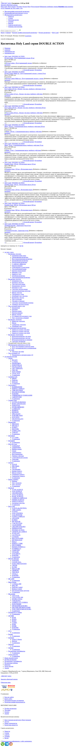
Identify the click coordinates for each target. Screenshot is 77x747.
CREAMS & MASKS (18, 526)
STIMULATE (16, 430)
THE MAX (15, 572)
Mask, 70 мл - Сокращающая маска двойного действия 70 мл (24, 145)
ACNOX (15, 511)
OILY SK (15, 370)
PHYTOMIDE (16, 545)
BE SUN (14, 360)
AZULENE (15, 518)
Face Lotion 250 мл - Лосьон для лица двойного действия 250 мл (25, 107)
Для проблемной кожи (19, 269)
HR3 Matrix (15, 466)
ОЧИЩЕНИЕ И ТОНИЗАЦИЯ (22, 395)
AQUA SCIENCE (17, 494)
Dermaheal (11, 435)
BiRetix (14, 378)
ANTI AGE (15, 595)
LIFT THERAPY (17, 368)
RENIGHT (15, 412)
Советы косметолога (14, 25)
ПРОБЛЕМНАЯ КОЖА (20, 606)
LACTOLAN (16, 535)
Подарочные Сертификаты (13, 661)
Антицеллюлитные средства (21, 291)
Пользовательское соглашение (14, 700)
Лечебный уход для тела (20, 296)
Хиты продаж (9, 666)
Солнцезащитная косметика (17, 328)
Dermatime (11, 441)
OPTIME (11, 616)
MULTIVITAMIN (17, 538)
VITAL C (15, 574)
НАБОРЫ (15, 393)
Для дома (11, 350)
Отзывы (10, 21)
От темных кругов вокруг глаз (22, 316)
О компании (16, 375)
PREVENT (15, 424)
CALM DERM (16, 525)
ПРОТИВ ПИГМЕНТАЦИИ (21, 607)
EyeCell (14, 464)
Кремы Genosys (17, 471)
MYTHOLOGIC (17, 540)
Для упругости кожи (18, 284)
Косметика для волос (15, 319)
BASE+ (14, 619)
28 (20, 246)
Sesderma (11, 638)
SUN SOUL (16, 417)
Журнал (13, 15)
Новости (11, 16)
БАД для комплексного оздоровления (24, 348)
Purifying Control (17, 587)
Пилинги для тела (18, 282)
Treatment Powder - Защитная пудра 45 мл (18, 225)
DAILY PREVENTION (19, 563)
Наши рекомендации (11, 658)
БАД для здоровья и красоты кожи (23, 346)
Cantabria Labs (12, 377)
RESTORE (15, 429)
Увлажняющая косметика (20, 260)
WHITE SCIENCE (18, 501)
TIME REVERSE (17, 390)
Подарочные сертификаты (16, 651)
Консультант (12, 6)
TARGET (15, 432)
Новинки (7, 48)
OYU (10, 631)
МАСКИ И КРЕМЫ (18, 392)
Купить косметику (44, 32)
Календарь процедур (11, 725)
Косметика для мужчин (15, 334)
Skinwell (11, 644)
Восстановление (17, 454)
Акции (7, 668)
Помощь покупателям (15, 26)
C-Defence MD (16, 584)
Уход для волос (17, 483)
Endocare (15, 380)
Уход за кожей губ (14, 353)
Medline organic (17, 449)
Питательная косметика (19, 262)
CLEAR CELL (16, 562)
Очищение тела (17, 281)
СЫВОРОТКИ (17, 397)
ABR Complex (16, 510)
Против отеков (17, 311)
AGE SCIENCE (17, 491)
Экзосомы (15, 459)
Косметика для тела (14, 279)
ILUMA (14, 567)
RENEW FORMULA (18, 547)
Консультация (26, 720)
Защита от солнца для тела (20, 331)
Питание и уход (17, 287)
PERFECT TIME (17, 543)
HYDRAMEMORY (18, 407)
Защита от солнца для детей (21, 333)
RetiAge (14, 641)
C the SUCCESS (17, 523)
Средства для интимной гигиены (22, 302)
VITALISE (15, 552)
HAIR (14, 624)
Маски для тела (17, 292)
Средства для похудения (20, 289)
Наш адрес (4, 6)
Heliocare (15, 382)
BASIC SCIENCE (17, 496)
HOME (14, 626)
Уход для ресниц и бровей (20, 318)
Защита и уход (16, 274)
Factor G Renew (17, 639)
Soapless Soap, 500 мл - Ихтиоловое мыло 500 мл (20, 205)
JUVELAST (16, 533)
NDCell (14, 467)
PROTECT (15, 425)
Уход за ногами (17, 299)
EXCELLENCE (17, 366)
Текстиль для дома (18, 351)
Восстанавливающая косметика (22, 259)
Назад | (3, 32)
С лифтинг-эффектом (19, 264)
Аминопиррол (16, 452)
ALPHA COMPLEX (18, 516)
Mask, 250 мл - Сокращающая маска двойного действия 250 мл (25, 126)
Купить (29, 70)
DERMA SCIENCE (18, 499)
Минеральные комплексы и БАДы (19, 345)
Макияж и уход (17, 272)
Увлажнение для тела (19, 286)
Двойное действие (18, 456)
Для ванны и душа (18, 294)
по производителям (11, 356)
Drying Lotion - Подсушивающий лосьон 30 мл (19, 58)
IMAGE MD (16, 568)
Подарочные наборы (11, 663)
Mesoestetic (11, 594)
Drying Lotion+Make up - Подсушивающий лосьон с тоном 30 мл (25, 73)
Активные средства (18, 503)
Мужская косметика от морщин (22, 340)
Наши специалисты (11, 723)
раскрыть (7, 65)
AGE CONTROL (17, 513)
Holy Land (55, 32)
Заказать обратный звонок (9, 5)
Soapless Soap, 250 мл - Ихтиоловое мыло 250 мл (20, 184)
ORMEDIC (15, 570)
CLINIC (14, 622)
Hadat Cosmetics (13, 479)
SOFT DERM (16, 372)
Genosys (10, 462)
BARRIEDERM (17, 387)
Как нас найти (9, 697)
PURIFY (14, 427)
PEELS (14, 542)
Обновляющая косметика (20, 257)
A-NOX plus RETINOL (19, 508)
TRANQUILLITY (17, 419)
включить (28, 36)
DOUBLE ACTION (18, 530)
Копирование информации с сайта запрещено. (17, 741)
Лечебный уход (17, 326)
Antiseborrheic (16, 447)
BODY (14, 621)
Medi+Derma (12, 582)
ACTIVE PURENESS (19, 402)
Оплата (25, 6)
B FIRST (15, 520)
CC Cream (15, 437)
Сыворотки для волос (19, 324)
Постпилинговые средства (20, 590)
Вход (29, 6)
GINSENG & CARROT (19, 531)
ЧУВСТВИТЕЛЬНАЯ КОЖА (21, 609)
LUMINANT (16, 409)
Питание (15, 309)
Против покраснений (19, 271)
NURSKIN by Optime (15, 612)
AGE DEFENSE (17, 515)
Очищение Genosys (18, 474)
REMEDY (15, 410)
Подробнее (38, 70)
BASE (14, 617)
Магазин (17, 11)
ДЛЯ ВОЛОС (16, 600)
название (7, 50)
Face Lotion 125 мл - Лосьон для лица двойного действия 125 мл (25, 89)
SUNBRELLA (16, 548)
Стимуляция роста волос (20, 457)
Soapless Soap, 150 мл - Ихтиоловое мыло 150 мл (20, 164)
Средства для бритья (18, 341)
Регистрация (35, 6)
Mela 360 (15, 585)
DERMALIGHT (17, 528)
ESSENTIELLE (17, 365)
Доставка (19, 6)
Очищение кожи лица (19, 255)
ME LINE (11, 579)
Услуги (7, 721)
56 (22, 246)
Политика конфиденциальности (15, 702)
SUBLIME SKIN (17, 415)
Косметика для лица (14, 254)
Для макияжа (16, 469)
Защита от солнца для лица (20, 329)
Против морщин (17, 265)
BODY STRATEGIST (19, 404)
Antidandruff (16, 446)
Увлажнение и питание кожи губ (22, 355)
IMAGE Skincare (13, 558)
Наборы (14, 481)
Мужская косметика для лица (21, 336)
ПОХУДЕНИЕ (16, 604)
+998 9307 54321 (6, 3)
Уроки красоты (13, 654)
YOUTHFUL (16, 553)
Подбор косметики (11, 659)
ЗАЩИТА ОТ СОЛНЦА (20, 602)
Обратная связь (6, 682)
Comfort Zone (12, 400)
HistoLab (11, 488)
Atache (10, 358)
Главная (8, 32)
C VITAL (15, 361)
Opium (14, 451)
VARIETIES (16, 550)
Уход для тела (16, 484)
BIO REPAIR (16, 521)
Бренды (10, 23)
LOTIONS (15, 536)
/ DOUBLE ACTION (18, 56)
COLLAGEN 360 (17, 597)
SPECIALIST (16, 414)
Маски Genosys (17, 473)
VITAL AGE (16, 373)
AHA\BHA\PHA (17, 493)
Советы (7, 734)
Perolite (10, 634)
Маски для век (16, 314)
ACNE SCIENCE (17, 489)
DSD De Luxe (12, 444)
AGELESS (15, 560)
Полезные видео (13, 20)
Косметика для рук (18, 297)
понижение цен (10, 53)
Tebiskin (10, 648)
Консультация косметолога (13, 720)
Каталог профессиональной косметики (24, 32)
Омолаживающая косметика (21, 277)
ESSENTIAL (16, 405)
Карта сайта (8, 699)
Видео (7, 738)
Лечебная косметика (18, 276)
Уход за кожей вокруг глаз (16, 306)
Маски (14, 323)
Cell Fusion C (12, 385)
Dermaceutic (12, 422)
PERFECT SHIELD (18, 388)
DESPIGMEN (16, 363)
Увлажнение (16, 308)
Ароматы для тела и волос (20, 304)
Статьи (10, 18)
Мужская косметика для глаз (21, 338)
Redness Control (17, 589)
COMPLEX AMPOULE (19, 498)
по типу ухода (9, 252)
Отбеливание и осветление (20, 267)
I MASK (14, 565)
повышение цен (10, 51)
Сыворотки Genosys (18, 476)
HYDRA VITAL (17, 599)
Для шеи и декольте (18, 301)
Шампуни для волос (18, 321)
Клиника (16, 13)
